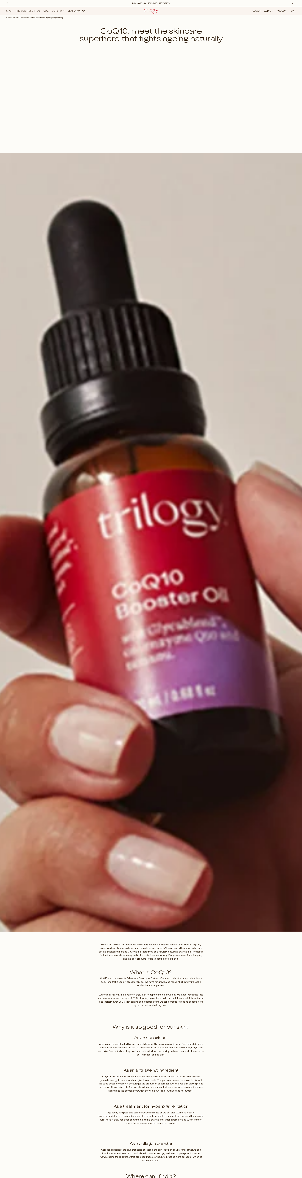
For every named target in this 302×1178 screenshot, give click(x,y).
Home (8, 18)
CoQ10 (131, 951)
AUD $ (267, 10)
